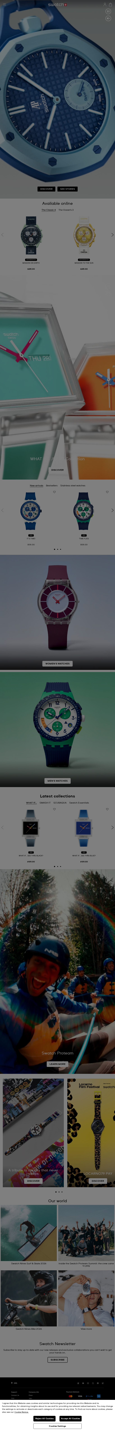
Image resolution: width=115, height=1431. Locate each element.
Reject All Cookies (44, 1419)
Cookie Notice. (21, 1412)
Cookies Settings (57, 1426)
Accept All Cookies (70, 1419)
